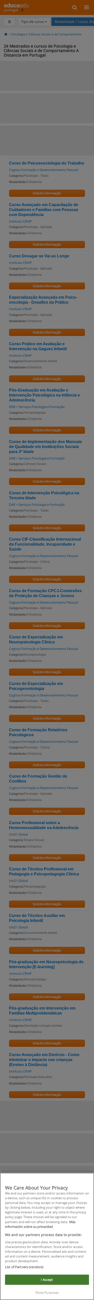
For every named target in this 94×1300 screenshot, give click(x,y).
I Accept (47, 1279)
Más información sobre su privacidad (40, 1224)
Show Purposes (47, 1292)
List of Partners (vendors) (24, 1267)
